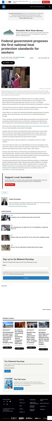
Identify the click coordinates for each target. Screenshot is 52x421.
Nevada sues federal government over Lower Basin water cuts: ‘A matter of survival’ (32, 337)
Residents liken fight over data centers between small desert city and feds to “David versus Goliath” (44, 338)
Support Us (22, 412)
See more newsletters (9, 368)
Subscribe (26, 278)
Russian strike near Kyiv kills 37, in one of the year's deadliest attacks (30, 237)
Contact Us (22, 402)
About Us (21, 399)
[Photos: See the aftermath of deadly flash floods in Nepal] (5, 248)
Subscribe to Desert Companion (34, 403)
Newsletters (36, 2)
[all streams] (50, 7)
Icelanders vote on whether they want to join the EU (25, 217)
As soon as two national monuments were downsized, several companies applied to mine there (19, 336)
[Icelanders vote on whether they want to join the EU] (5, 218)
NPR (12, 215)
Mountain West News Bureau (29, 30)
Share (31, 58)
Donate (46, 2)
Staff (20, 405)
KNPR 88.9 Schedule (32, 407)
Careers (21, 409)
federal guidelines (13, 107)
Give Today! (11, 184)
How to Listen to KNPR (44, 400)
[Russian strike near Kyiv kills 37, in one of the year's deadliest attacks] (5, 238)
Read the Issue (18, 388)
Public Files (43, 406)
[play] (4, 7)
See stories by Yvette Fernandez (18, 206)
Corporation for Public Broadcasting (13, 169)
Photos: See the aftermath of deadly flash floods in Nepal (27, 247)
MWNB (4, 192)
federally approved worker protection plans (33, 126)
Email (4, 265)
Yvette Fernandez (20, 57)
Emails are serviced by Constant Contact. (17, 274)
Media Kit (42, 409)
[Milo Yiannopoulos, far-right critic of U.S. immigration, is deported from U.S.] (5, 228)
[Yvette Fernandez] (4, 201)
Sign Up (7, 371)
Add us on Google (42, 58)
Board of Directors (44, 403)
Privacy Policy (6, 410)
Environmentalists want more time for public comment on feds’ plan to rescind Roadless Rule (8, 337)
